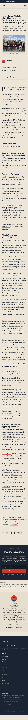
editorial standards (4, 588)
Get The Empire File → (12, 701)
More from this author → (14, 627)
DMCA (24, 711)
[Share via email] (18, 533)
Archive (4, 670)
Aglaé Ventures (6, 453)
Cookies (19, 711)
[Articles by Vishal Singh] (4, 62)
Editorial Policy (6, 683)
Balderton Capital (7, 430)
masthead (13, 588)
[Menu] (24, 6)
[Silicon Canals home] (7, 5)
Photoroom (19, 87)
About (3, 677)
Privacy (7, 711)
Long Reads (5, 667)
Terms (13, 711)
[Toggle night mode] (2, 2)
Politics (4, 659)
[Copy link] (14, 77)
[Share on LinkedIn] (10, 77)
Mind (3, 662)
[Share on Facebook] (14, 533)
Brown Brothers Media (7, 648)
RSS (10, 704)
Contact (4, 689)
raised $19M (6, 226)
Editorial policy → (14, 524)
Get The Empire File (11, 1)
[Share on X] (7, 77)
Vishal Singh (10, 60)
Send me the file (14, 571)
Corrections (5, 686)
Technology (5, 656)
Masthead (4, 680)
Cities (3, 665)
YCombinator (6, 486)
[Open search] (21, 6)
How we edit (5, 72)
